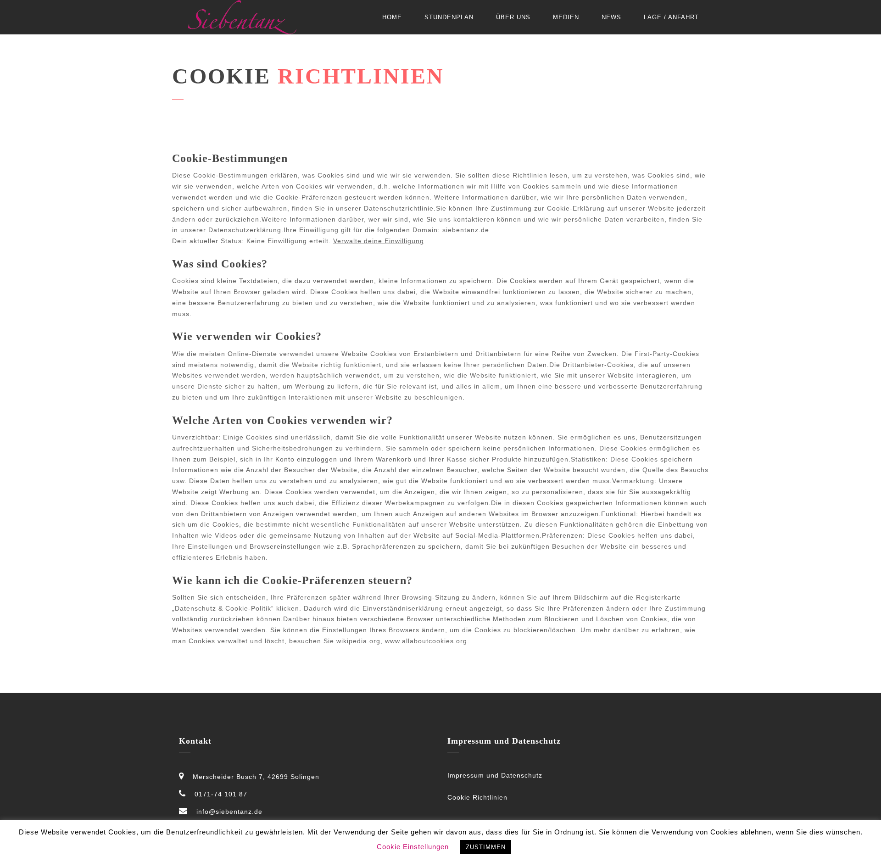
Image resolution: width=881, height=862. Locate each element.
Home (392, 17)
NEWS (611, 17)
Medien (566, 17)
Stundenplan (449, 17)
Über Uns (513, 17)
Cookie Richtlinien (477, 797)
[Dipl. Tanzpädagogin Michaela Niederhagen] (242, 17)
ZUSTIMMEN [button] (486, 847)
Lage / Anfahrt (671, 17)
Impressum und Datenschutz (494, 775)
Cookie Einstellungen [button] (413, 847)
